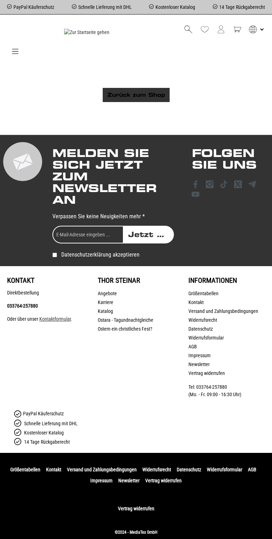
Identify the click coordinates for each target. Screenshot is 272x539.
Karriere (105, 302)
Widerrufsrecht (202, 320)
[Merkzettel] (205, 29)
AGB (192, 346)
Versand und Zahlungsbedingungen (223, 311)
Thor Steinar (119, 280)
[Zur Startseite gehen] (86, 32)
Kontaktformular (55, 319)
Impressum (199, 355)
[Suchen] (188, 29)
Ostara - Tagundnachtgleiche (125, 320)
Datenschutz (200, 329)
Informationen (212, 280)
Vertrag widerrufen (206, 373)
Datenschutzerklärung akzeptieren (100, 254)
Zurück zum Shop (136, 95)
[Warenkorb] (237, 29)
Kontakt (196, 302)
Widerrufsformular (206, 338)
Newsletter (199, 364)
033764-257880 (22, 306)
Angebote (107, 293)
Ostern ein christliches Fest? (125, 329)
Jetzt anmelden (151, 234)
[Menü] (15, 51)
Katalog (105, 311)
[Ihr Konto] (221, 29)
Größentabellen (203, 293)
